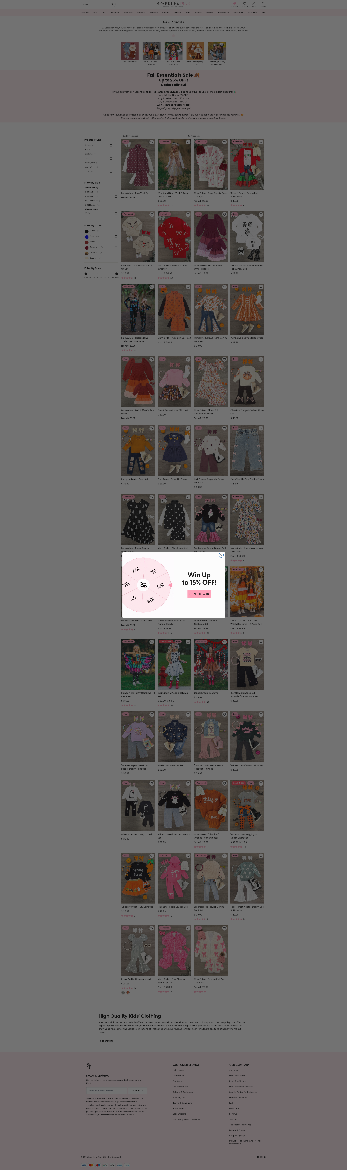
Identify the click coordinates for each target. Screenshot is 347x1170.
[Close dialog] (221, 555)
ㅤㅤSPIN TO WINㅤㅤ (199, 594)
